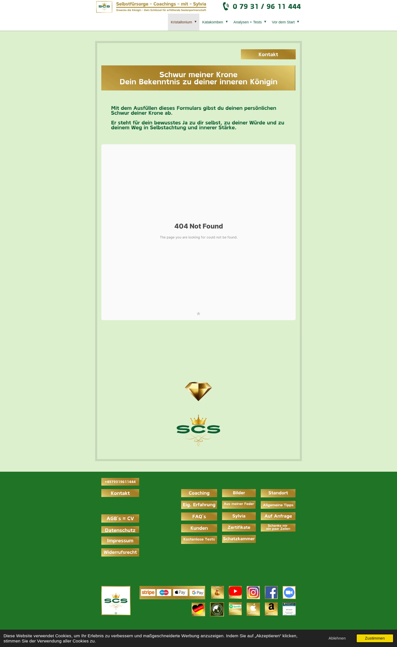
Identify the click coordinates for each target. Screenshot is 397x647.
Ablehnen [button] (337, 638)
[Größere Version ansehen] (115, 600)
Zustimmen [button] (375, 638)
